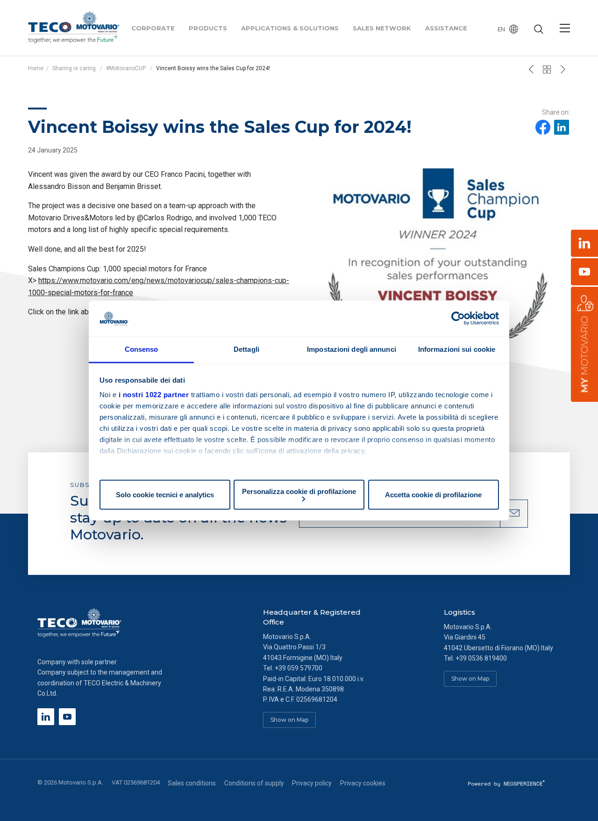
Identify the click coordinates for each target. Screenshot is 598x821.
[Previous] (531, 69)
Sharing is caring (74, 68)
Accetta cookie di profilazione (433, 495)
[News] (563, 69)
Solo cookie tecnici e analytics (165, 495)
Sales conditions (192, 783)
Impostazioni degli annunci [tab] (351, 349)
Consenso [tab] (141, 349)
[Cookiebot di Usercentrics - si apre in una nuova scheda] (458, 318)
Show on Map (289, 719)
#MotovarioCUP (126, 68)
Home (35, 68)
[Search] (538, 30)
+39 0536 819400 (481, 658)
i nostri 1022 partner (154, 395)
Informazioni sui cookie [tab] (456, 349)
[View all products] (547, 69)
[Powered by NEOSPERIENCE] (506, 783)
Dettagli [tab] (246, 349)
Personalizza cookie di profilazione (299, 491)
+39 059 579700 (298, 668)
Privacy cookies (362, 783)
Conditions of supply (254, 783)
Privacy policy (312, 783)
